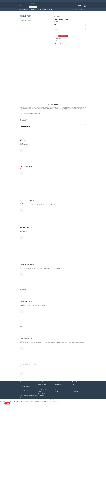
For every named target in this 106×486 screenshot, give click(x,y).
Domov (55, 13)
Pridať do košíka (63, 35)
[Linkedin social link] (61, 46)
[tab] (49, 104)
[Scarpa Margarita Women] (53, 246)
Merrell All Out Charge (26, 227)
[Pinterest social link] (59, 46)
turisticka (65, 43)
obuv (63, 43)
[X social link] (58, 46)
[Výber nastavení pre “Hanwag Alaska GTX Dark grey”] (21, 210)
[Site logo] (24, 5)
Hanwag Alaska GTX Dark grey (28, 200)
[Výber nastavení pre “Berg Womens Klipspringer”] (21, 173)
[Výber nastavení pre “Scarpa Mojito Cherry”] (21, 311)
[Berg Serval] (53, 133)
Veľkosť (55, 29)
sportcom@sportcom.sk (82, 9)
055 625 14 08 (74, 9)
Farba (55, 24)
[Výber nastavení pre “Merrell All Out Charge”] (21, 237)
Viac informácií (2, 403)
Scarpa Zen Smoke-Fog (26, 338)
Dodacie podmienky (58, 384)
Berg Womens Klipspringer (27, 166)
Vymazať (64, 30)
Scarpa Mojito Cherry (26, 301)
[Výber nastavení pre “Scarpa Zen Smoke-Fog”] (21, 348)
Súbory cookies (57, 389)
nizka (61, 43)
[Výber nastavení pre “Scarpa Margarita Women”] (21, 274)
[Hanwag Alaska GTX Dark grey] (25, 182)
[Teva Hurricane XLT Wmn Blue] (53, 357)
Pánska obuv (63, 13)
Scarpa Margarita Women (27, 264)
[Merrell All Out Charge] (25, 219)
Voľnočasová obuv (76, 41)
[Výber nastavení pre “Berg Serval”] (21, 150)
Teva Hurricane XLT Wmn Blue (28, 364)
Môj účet (73, 387)
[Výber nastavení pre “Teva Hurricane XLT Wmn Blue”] (21, 373)
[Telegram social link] (62, 46)
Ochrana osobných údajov (59, 387)
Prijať (7, 403)
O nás (73, 389)
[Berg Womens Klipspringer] (53, 159)
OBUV (58, 13)
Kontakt (56, 391)
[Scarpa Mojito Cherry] (25, 283)
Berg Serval (23, 140)
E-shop (73, 384)
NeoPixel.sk (43, 395)
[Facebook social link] (79, 1)
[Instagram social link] (80, 1)
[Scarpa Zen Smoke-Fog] (53, 320)
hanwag (58, 43)
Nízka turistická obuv (70, 13)
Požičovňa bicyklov (75, 391)
